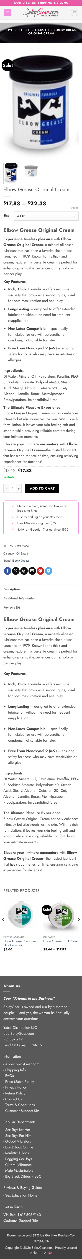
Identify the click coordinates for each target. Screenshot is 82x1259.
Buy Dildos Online (19, 1147)
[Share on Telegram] (48, 571)
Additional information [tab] (19, 598)
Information (12, 1056)
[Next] (71, 106)
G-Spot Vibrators (18, 1141)
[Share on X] (16, 571)
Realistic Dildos (17, 1153)
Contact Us (13, 1099)
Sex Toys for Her (17, 1129)
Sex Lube (24, 30)
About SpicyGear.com (22, 1064)
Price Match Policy (19, 1081)
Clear (75, 208)
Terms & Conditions (20, 1104)
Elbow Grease (21, 560)
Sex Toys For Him (18, 1135)
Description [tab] (11, 589)
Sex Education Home (21, 1195)
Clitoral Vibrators (18, 1164)
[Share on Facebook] (7, 571)
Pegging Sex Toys (18, 1158)
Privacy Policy (16, 1087)
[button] (7, 12)
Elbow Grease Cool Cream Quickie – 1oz (20, 943)
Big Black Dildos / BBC (23, 1176)
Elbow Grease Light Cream (61, 941)
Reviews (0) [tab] (11, 607)
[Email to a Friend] (32, 571)
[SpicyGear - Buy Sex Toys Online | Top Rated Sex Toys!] (41, 12)
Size (6, 215)
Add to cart (42, 488)
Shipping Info (15, 1070)
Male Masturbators (19, 1170)
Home (9, 30)
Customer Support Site (22, 1110)
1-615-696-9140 (29, 1214)
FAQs (9, 1075)
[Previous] (11, 106)
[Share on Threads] (24, 571)
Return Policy (15, 1093)
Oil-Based (42, 30)
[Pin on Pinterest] (40, 571)
